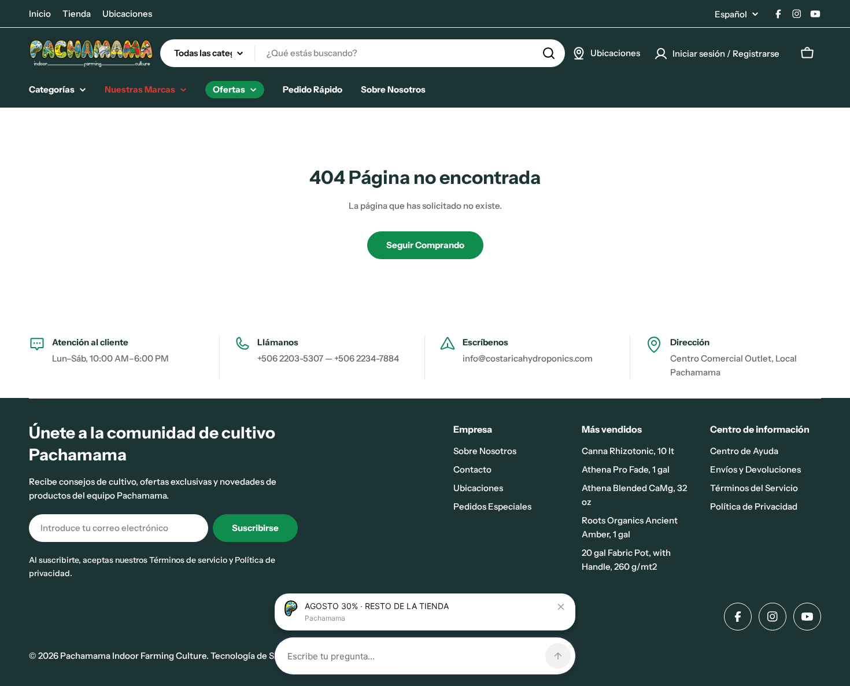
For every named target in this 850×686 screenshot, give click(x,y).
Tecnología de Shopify (255, 655)
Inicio (40, 13)
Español (731, 14)
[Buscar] (549, 53)
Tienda (76, 13)
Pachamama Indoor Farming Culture (133, 655)
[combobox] (362, 53)
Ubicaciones (127, 13)
